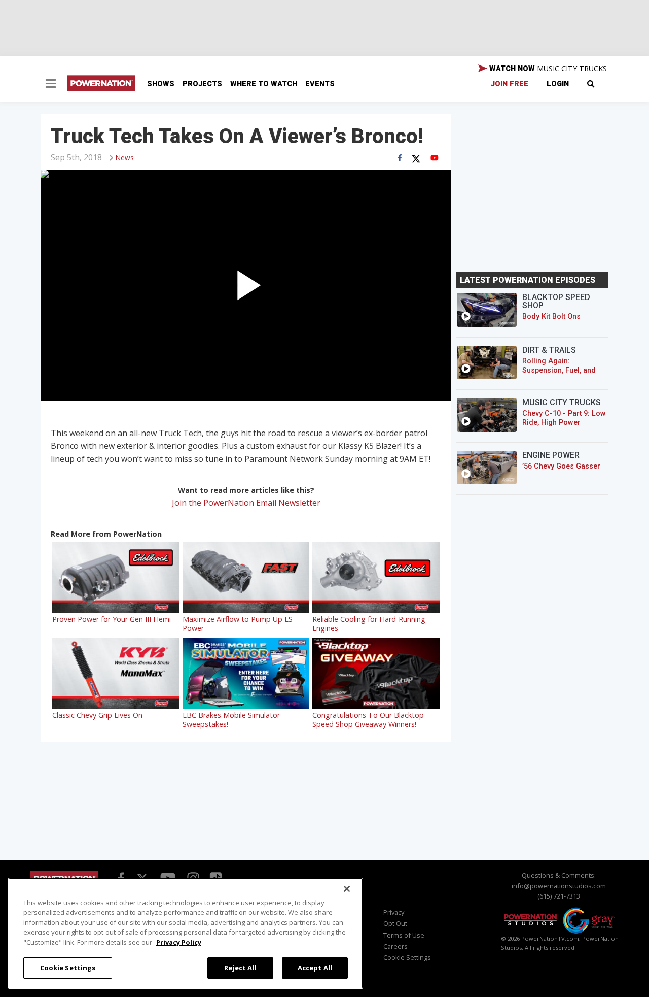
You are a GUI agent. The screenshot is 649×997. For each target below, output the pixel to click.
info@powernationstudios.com (559, 885)
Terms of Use (403, 935)
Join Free (509, 84)
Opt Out (395, 923)
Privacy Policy (178, 942)
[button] (50, 85)
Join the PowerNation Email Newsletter (246, 502)
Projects (202, 84)
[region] (185, 933)
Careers (395, 946)
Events (320, 84)
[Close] (347, 889)
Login (558, 84)
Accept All (315, 967)
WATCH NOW (547, 68)
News (125, 157)
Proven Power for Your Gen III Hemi (111, 619)
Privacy (393, 912)
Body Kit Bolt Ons (551, 316)
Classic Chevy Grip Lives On (97, 715)
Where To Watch (263, 84)
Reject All (240, 967)
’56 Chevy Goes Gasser (561, 466)
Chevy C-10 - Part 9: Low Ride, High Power (564, 418)
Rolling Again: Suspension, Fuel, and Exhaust (559, 370)
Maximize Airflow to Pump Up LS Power (238, 623)
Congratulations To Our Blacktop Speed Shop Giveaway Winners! (368, 719)
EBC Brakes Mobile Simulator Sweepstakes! (231, 719)
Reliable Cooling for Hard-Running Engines (368, 623)
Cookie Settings (68, 967)
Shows (160, 84)
